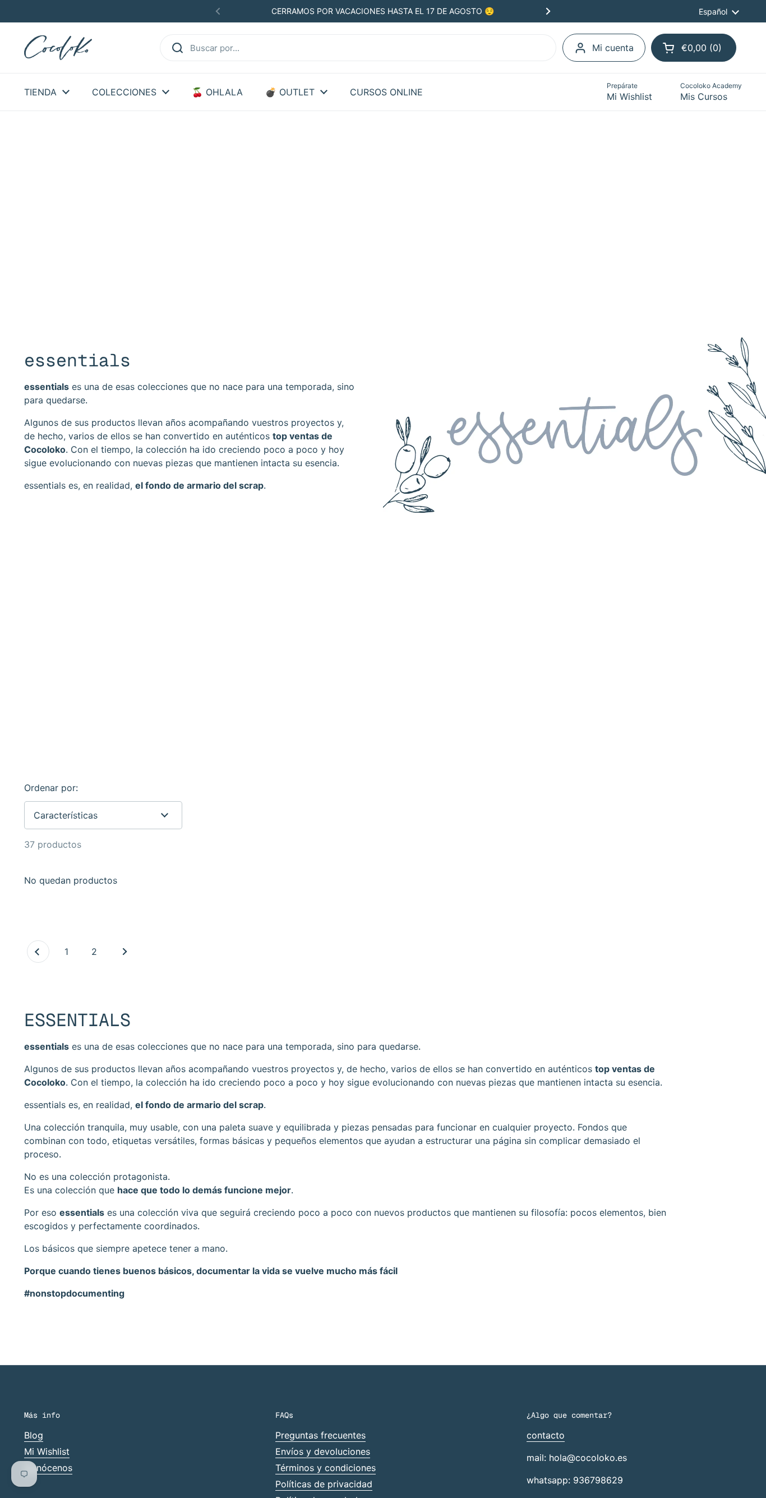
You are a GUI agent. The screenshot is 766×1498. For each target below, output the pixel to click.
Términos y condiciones (325, 1467)
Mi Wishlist (47, 1451)
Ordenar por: (51, 787)
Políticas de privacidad (323, 1484)
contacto (546, 1435)
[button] (693, 48)
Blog (33, 1435)
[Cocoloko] (58, 48)
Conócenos (48, 1467)
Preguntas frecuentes (320, 1435)
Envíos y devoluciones (322, 1451)
